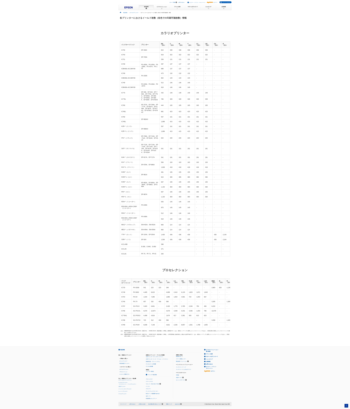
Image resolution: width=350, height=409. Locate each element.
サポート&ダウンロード (212, 356)
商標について (169, 404)
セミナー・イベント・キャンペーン (197, 2)
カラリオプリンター (123, 369)
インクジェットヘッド (181, 367)
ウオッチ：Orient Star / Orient (152, 383)
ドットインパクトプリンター (125, 388)
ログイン (215, 2)
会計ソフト (148, 396)
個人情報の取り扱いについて (155, 404)
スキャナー (148, 388)
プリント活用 (209, 354)
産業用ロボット (179, 356)
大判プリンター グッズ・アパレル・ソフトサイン (157, 359)
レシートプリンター (123, 391)
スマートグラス (149, 381)
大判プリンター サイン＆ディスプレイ (154, 356)
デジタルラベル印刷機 (151, 364)
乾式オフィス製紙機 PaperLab (152, 393)
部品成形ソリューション (181, 361)
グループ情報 (172, 2)
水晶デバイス (179, 377)
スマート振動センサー (181, 358)
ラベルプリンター (122, 393)
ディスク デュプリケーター (152, 391)
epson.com (177, 404)
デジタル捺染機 (149, 366)
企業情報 (208, 361)
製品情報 (122, 349)
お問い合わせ (181, 2)
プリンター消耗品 (150, 371)
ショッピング (209, 359)
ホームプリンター (123, 361)
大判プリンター (122, 386)
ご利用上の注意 (141, 404)
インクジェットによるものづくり (183, 369)
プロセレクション (123, 371)
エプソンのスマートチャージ (125, 380)
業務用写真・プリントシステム (153, 361)
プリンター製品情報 (152, 374)
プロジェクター (149, 379)
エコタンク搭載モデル (124, 374)
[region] (175, 148)
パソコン (148, 386)
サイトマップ (123, 404)
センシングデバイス (180, 380)
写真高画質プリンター (124, 363)
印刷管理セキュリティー (151, 398)
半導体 (177, 375)
